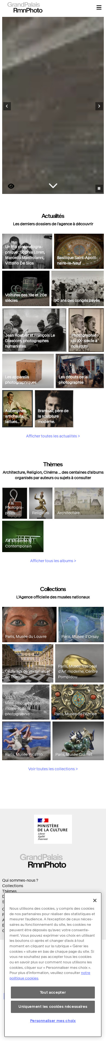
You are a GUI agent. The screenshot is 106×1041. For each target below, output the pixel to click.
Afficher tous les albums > (53, 561)
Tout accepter (53, 992)
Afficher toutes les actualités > (53, 436)
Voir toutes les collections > (53, 769)
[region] (53, 964)
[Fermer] (95, 900)
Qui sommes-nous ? (20, 880)
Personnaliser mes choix (53, 1020)
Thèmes (9, 891)
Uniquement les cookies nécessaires (52, 1006)
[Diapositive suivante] (99, 106)
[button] (99, 7)
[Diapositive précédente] (7, 106)
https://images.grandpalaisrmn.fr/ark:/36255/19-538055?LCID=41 (8, 186)
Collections (12, 886)
